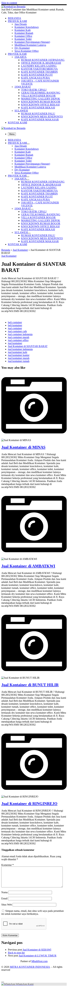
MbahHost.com (39, 961)
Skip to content (9, 2)
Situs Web (6, 904)
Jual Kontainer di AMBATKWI (28, 566)
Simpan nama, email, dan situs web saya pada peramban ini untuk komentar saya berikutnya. (32, 912)
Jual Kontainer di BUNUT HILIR (30, 685)
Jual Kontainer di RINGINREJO (29, 803)
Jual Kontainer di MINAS (23, 447)
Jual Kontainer (20, 250)
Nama (4, 892)
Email (4, 898)
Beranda (5, 250)
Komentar (7, 865)
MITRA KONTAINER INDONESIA (30, 966)
